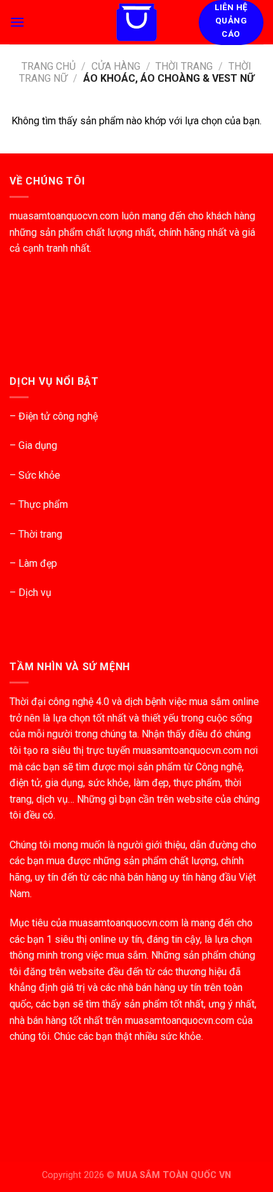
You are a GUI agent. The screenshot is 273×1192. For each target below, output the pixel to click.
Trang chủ (49, 66)
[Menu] (17, 21)
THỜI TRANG (184, 66)
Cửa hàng (115, 66)
